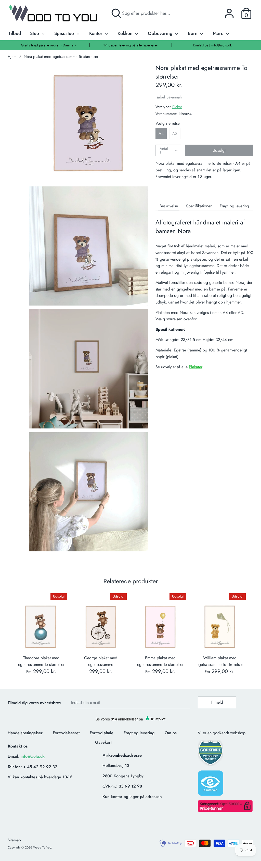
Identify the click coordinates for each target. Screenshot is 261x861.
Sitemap (14, 840)
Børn (193, 33)
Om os (171, 733)
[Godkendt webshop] (211, 754)
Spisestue (64, 33)
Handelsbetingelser (25, 733)
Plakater (195, 367)
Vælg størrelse (167, 123)
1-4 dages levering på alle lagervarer (130, 45)
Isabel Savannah (168, 97)
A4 (161, 133)
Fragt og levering (234, 206)
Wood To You (42, 847)
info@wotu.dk (33, 756)
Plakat (177, 107)
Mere (219, 33)
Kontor (96, 33)
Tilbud (14, 33)
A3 (174, 133)
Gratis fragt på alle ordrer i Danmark (48, 45)
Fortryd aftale (101, 733)
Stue (35, 33)
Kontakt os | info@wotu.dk (212, 45)
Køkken (126, 33)
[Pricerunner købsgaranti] (225, 810)
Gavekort (103, 742)
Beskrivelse (169, 206)
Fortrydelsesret (66, 733)
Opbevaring (161, 33)
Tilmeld (217, 702)
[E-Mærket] (211, 784)
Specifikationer (199, 206)
